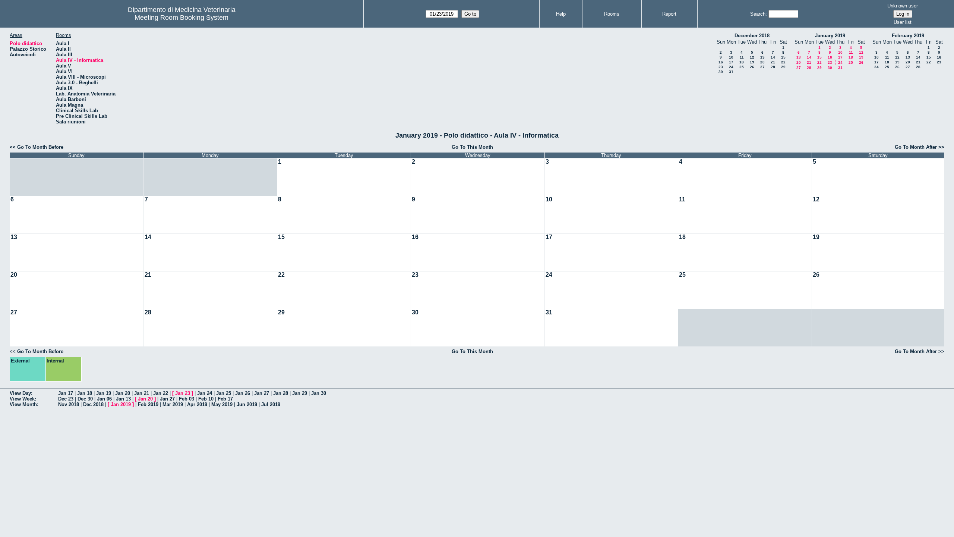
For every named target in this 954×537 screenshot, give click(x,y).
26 (752, 67)
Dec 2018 (93, 404)
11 (742, 57)
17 (731, 62)
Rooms (611, 14)
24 (731, 67)
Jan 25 (223, 393)
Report (669, 14)
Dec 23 (65, 399)
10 (731, 57)
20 (762, 62)
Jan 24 (204, 393)
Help (561, 14)
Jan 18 (84, 393)
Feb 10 (206, 399)
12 (752, 57)
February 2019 (908, 35)
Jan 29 (299, 393)
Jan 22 (160, 393)
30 (720, 72)
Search (757, 14)
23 (720, 67)
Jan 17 (65, 393)
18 (741, 62)
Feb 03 (186, 399)
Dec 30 (85, 399)
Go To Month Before (40, 147)
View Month (23, 404)
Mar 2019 (172, 404)
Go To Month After (916, 147)
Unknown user (902, 6)
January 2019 (830, 35)
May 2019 (222, 404)
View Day (20, 393)
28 (773, 67)
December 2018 (752, 35)
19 (752, 62)
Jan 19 (103, 393)
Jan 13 (123, 399)
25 (741, 67)
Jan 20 (122, 393)
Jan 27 (261, 393)
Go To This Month (472, 147)
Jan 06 (104, 399)
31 (731, 72)
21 (773, 62)
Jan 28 (280, 393)
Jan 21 (141, 393)
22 (783, 62)
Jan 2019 (121, 404)
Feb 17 (225, 399)
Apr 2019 (197, 404)
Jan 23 (182, 393)
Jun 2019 (247, 404)
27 (762, 67)
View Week (22, 399)
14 (773, 57)
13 (762, 57)
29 (783, 67)
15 (783, 57)
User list (903, 22)
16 (720, 62)
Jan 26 (242, 393)
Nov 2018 (68, 404)
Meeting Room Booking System (181, 17)
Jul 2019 (270, 404)
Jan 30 (318, 393)
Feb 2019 (148, 404)
